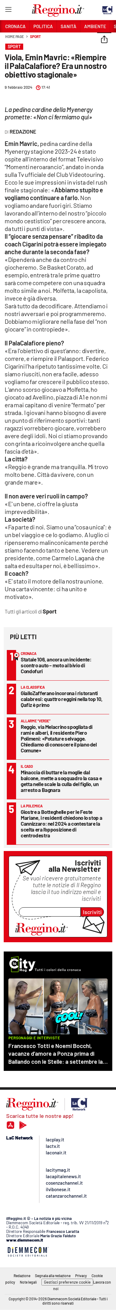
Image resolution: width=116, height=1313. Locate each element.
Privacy (81, 1275)
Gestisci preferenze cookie (67, 1282)
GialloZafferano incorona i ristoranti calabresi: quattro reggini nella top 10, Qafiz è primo (62, 699)
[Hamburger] (8, 10)
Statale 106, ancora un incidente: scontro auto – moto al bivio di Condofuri (56, 665)
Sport (35, 36)
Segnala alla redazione (53, 1275)
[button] (104, 39)
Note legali (28, 1282)
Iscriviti (92, 912)
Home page (14, 36)
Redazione (22, 1275)
